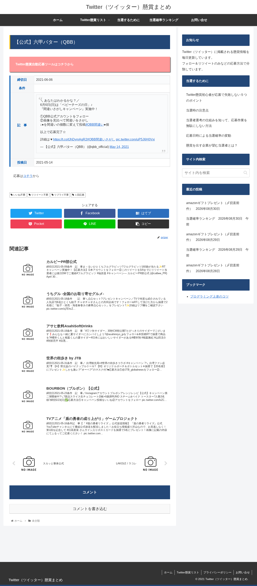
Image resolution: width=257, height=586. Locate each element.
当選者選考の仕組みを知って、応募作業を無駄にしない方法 (216, 123)
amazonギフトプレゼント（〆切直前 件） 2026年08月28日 (214, 268)
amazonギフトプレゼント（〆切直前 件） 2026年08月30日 (214, 205)
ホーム (168, 572)
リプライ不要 (61, 194)
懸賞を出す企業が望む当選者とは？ (212, 145)
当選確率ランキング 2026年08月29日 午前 (217, 252)
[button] (245, 172)
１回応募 (79, 194)
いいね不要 (19, 194)
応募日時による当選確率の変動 (208, 135)
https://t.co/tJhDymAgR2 (70, 139)
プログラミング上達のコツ (209, 296)
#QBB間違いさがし (101, 139)
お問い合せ (243, 572)
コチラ (28, 176)
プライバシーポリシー (217, 572)
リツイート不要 (39, 194)
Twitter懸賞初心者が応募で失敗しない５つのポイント (216, 97)
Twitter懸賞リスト (188, 572)
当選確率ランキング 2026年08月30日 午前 (217, 221)
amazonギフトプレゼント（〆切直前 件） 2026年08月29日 (214, 237)
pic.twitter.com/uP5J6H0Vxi (135, 139)
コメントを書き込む (90, 509)
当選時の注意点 (197, 110)
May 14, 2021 (119, 147)
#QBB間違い (95, 124)
